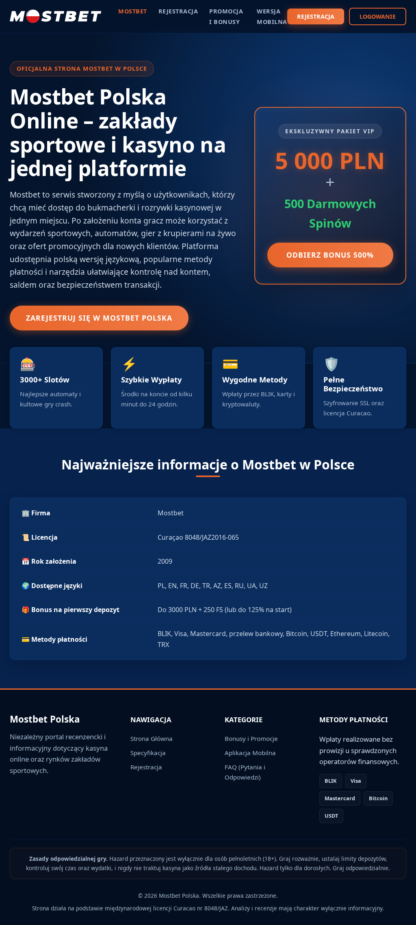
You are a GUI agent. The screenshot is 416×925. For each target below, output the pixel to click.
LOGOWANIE (378, 16)
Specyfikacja (148, 753)
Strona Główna (151, 738)
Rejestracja (146, 767)
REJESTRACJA (315, 16)
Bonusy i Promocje (251, 738)
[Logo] (56, 16)
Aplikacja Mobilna (250, 753)
